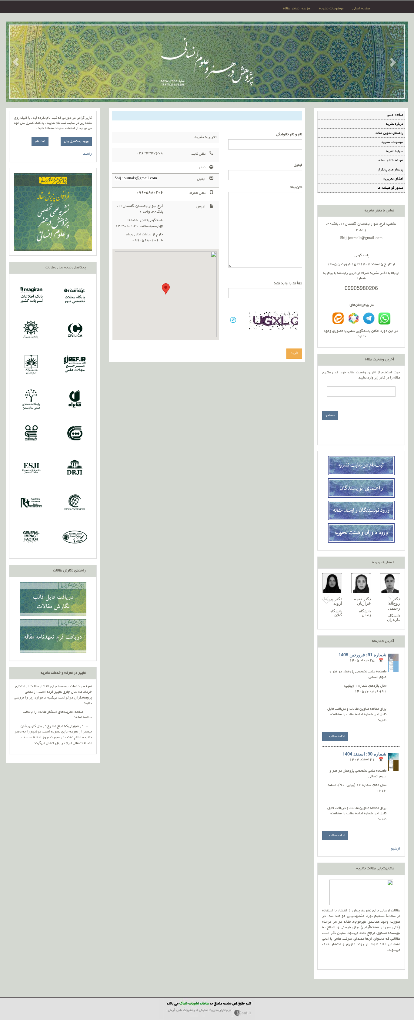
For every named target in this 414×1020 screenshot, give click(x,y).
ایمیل (298, 165)
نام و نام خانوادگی (289, 134)
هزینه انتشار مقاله (296, 9)
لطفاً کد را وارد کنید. (287, 283)
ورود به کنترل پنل (76, 141)
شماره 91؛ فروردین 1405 (362, 654)
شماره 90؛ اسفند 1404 (364, 753)
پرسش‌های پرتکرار (390, 170)
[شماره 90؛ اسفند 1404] (393, 762)
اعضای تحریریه (393, 179)
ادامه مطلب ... (335, 736)
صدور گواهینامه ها (390, 188)
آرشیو (395, 849)
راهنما (87, 154)
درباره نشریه (394, 124)
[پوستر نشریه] (53, 212)
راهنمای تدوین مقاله (389, 133)
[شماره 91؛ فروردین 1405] (393, 662)
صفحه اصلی (361, 9)
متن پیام (296, 187)
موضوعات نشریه (331, 9)
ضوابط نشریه (394, 151)
